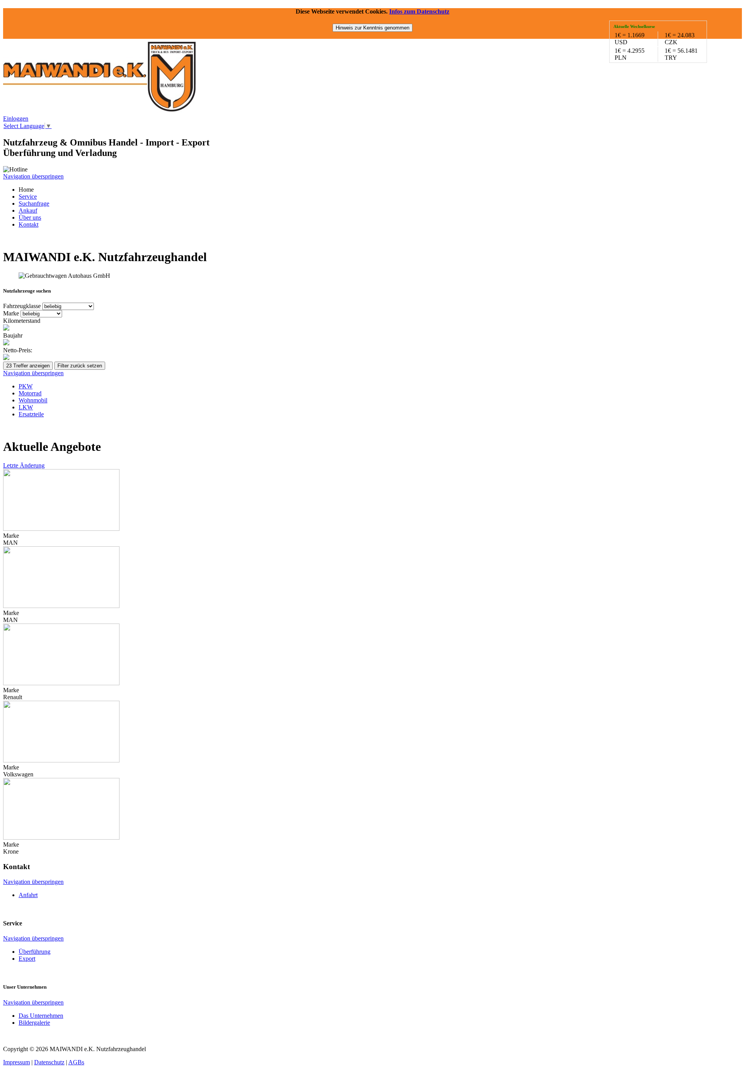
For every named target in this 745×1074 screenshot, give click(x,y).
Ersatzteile (31, 414)
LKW (26, 407)
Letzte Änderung (24, 465)
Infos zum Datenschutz (419, 11)
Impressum (16, 1062)
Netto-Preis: (17, 350)
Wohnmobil (33, 400)
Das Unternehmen (41, 1015)
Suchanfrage (34, 203)
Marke (12, 313)
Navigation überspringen (33, 176)
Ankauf (28, 210)
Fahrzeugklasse (22, 306)
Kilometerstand (21, 320)
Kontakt (28, 224)
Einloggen (15, 118)
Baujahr (13, 335)
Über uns (30, 217)
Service (28, 196)
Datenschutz (49, 1062)
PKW (26, 386)
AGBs (76, 1062)
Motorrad (30, 393)
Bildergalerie (34, 1022)
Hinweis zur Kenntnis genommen (372, 28)
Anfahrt (28, 895)
